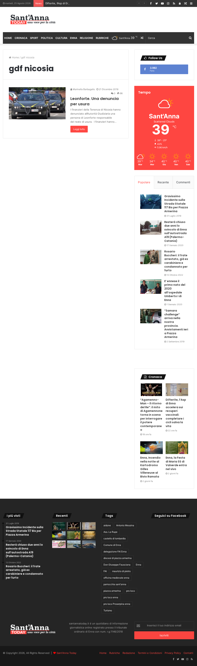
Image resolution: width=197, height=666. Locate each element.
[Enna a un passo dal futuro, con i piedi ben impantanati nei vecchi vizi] (89, 544)
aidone (107, 525)
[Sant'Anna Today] (33, 19)
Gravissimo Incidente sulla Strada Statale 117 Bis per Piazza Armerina (176, 203)
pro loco (130, 590)
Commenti (183, 182)
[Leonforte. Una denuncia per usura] (37, 103)
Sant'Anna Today (66, 652)
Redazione (129, 652)
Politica (47, 37)
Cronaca (21, 37)
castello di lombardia (115, 538)
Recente (163, 182)
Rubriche (102, 37)
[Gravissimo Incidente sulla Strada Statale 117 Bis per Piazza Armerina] (150, 201)
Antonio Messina (125, 525)
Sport (34, 37)
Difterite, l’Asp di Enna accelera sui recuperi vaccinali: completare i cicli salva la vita (94, 3)
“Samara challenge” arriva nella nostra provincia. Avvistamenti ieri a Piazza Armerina (176, 324)
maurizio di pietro (121, 571)
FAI (105, 571)
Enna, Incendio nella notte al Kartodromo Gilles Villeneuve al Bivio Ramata (150, 467)
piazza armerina (112, 590)
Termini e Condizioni (150, 652)
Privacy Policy (173, 652)
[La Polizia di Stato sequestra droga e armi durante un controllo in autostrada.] (74, 544)
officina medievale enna (116, 577)
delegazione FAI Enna (115, 551)
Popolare (144, 182)
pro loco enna (111, 597)
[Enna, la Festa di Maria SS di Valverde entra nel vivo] (177, 447)
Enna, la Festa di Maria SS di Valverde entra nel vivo (176, 463)
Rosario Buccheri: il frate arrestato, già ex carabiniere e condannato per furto (176, 261)
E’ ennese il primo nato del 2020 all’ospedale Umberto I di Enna (174, 290)
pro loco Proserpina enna (117, 603)
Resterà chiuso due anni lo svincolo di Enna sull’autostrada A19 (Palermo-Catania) (175, 231)
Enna (73, 37)
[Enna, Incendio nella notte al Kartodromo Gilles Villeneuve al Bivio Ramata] (151, 447)
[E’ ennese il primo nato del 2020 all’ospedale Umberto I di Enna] (150, 286)
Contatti (188, 652)
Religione (86, 37)
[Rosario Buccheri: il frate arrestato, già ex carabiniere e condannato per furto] (150, 257)
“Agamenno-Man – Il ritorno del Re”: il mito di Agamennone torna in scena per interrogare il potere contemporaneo (151, 415)
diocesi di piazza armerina (118, 558)
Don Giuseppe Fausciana (117, 564)
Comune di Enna (112, 545)
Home (8, 37)
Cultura (61, 37)
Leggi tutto (79, 129)
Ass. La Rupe (110, 531)
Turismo (108, 610)
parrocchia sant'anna (115, 584)
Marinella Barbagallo (83, 89)
